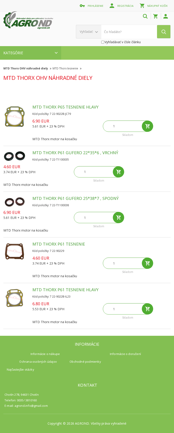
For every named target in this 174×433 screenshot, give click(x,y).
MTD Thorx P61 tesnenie (58, 244)
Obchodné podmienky (85, 362)
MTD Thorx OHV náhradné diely (26, 68)
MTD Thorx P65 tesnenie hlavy (65, 107)
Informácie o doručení (125, 354)
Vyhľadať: (87, 31)
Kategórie (13, 52)
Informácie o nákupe (45, 354)
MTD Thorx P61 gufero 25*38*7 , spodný (75, 198)
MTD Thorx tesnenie (66, 68)
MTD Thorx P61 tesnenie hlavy (65, 289)
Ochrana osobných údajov (38, 362)
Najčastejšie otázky (20, 369)
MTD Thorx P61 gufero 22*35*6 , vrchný (75, 152)
